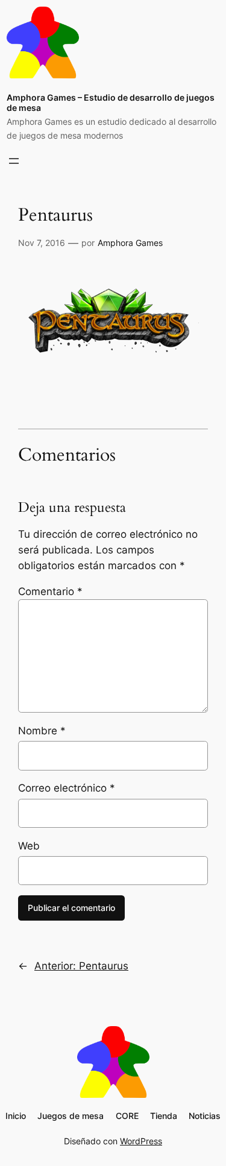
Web (29, 846)
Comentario (50, 591)
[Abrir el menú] (14, 161)
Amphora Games (130, 243)
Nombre (42, 731)
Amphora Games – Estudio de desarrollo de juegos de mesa (111, 102)
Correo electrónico (66, 788)
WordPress (141, 1141)
